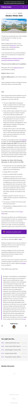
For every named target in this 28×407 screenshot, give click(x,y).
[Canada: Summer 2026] (14, 353)
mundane (20, 13)
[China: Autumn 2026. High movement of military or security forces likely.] (14, 346)
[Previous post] (2, 326)
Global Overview (18, 67)
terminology (13, 45)
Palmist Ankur (6, 7)
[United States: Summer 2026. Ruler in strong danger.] (14, 357)
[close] (26, 2)
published (24, 140)
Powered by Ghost (14, 402)
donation (23, 263)
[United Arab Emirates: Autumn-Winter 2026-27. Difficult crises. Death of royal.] (14, 343)
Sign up (14, 398)
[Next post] (26, 326)
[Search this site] (23, 7)
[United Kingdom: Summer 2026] (14, 350)
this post (14, 47)
